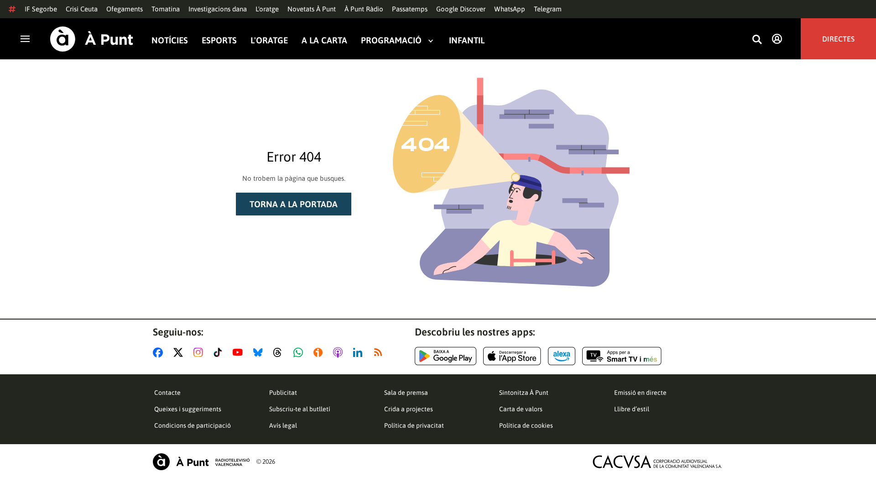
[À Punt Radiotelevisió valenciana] (201, 461)
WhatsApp (509, 9)
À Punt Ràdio (363, 9)
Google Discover (460, 9)
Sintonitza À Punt (523, 392)
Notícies (169, 40)
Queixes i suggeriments (187, 409)
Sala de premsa (406, 392)
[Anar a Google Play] (445, 356)
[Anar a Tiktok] (220, 352)
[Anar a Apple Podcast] (339, 352)
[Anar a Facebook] (160, 352)
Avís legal (283, 425)
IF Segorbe (41, 9)
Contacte (167, 392)
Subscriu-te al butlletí (299, 409)
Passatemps (410, 9)
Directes (838, 39)
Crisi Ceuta (82, 9)
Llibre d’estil (631, 409)
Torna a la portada (294, 204)
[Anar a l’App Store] (512, 356)
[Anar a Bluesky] (259, 352)
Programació (391, 40)
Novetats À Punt (311, 9)
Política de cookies (526, 425)
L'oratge (267, 9)
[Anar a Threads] (280, 352)
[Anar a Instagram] (200, 352)
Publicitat (283, 392)
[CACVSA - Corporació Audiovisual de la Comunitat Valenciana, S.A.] (657, 461)
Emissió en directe (640, 392)
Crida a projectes (408, 409)
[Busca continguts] (756, 40)
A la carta (324, 40)
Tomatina (165, 9)
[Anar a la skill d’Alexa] (561, 356)
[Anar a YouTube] (239, 352)
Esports (219, 40)
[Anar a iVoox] (319, 352)
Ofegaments (124, 9)
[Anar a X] (180, 352)
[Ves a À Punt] (91, 39)
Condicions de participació (192, 425)
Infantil (467, 40)
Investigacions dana (217, 9)
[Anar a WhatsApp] (300, 352)
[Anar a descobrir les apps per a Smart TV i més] (622, 356)
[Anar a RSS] (380, 352)
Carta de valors (520, 409)
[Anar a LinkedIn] (359, 352)
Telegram (548, 9)
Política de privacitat (414, 425)
